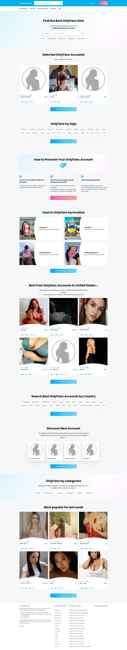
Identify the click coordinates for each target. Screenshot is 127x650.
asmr (59, 133)
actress (76, 129)
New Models (69, 493)
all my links (90, 129)
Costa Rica (94, 409)
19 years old (33, 129)
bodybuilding (94, 136)
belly (23, 136)
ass (64, 133)
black (69, 136)
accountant (68, 129)
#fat (43, 38)
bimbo (57, 136)
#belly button (62, 38)
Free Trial (32, 9)
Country (38, 493)
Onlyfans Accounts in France (76, 626)
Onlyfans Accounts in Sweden (76, 638)
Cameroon (47, 409)
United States (41, 9)
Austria (30, 405)
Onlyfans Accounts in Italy (75, 633)
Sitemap (21, 626)
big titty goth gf (40, 136)
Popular (80, 493)
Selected (88, 493)
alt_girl (97, 129)
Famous (103, 3)
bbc (88, 133)
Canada (61, 402)
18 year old (24, 129)
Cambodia (30, 409)
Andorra (81, 402)
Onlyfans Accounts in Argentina (77, 620)
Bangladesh (26, 402)
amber (103, 129)
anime (28, 133)
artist (53, 133)
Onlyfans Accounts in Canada (76, 615)
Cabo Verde (39, 409)
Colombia (72, 409)
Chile (60, 409)
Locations (92, 3)
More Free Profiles (63, 382)
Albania (68, 402)
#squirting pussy (51, 38)
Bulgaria (23, 409)
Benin (69, 405)
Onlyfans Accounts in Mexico (76, 641)
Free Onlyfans (23, 9)
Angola (87, 402)
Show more (63, 141)
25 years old (50, 129)
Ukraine (54, 402)
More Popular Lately (63, 595)
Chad (54, 409)
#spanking (71, 38)
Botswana (97, 405)
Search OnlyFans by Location (63, 271)
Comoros (79, 409)
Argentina (94, 402)
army (48, 133)
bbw (93, 133)
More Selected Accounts (63, 109)
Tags (59, 9)
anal (22, 133)
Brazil (104, 405)
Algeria (74, 402)
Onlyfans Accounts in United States (78, 610)
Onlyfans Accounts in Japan (76, 631)
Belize (64, 405)
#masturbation (81, 38)
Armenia (101, 402)
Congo (86, 409)
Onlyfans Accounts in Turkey (76, 644)
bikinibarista (50, 136)
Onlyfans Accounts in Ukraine (76, 618)
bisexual (64, 136)
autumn (76, 133)
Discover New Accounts (63, 466)
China (65, 409)
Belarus (51, 405)
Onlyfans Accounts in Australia (77, 623)
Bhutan (75, 405)
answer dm (35, 133)
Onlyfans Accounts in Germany (77, 628)
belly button (30, 136)
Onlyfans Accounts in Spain (76, 636)
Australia (24, 405)
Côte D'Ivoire (102, 409)
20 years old (41, 129)
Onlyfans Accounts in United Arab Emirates (80, 646)
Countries (53, 9)
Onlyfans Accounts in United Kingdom (78, 613)
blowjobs (86, 136)
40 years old (59, 129)
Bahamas (37, 405)
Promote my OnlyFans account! (63, 198)
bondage (102, 136)
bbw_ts (98, 133)
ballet (82, 133)
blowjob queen (77, 136)
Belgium (58, 405)
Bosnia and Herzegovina (86, 405)
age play (82, 129)
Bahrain (45, 405)
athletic (70, 133)
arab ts (42, 133)
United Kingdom (46, 402)
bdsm (104, 133)
